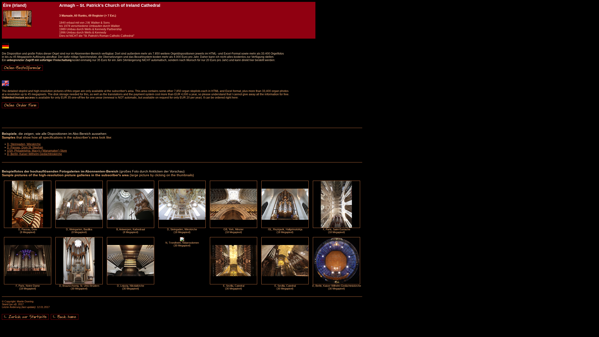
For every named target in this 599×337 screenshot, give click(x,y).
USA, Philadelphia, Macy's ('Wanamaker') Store (37, 150)
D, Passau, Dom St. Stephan (25, 147)
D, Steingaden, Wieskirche (24, 144)
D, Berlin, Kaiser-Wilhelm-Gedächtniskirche (34, 154)
